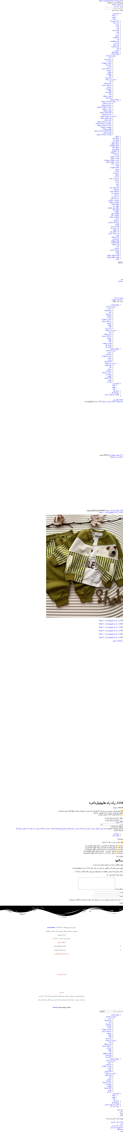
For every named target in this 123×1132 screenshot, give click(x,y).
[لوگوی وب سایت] (111, 277)
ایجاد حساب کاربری (117, 1122)
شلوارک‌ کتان (115, 215)
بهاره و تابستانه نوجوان (108, 101)
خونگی (117, 175)
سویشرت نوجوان (106, 127)
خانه (121, 401)
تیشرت (109, 61)
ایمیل (121, 896)
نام (121, 892)
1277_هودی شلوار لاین (115, 455)
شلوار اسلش (115, 204)
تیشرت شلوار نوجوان (112, 162)
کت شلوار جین (114, 231)
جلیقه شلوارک (114, 167)
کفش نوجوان (115, 240)
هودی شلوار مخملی (113, 255)
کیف (117, 246)
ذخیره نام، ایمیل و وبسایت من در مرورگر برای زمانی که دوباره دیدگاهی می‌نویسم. (95, 899)
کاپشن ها (108, 92)
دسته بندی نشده (114, 178)
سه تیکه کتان (115, 198)
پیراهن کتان (115, 147)
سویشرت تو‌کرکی (113, 200)
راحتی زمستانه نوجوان (104, 125)
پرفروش (108, 354)
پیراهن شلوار (115, 143)
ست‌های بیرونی (106, 68)
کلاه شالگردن (115, 242)
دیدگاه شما (119, 889)
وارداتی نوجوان (106, 114)
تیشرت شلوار (115, 158)
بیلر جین (116, 43)
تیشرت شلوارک (106, 63)
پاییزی (117, 50)
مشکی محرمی (114, 250)
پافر (118, 48)
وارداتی (109, 381)
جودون (117, 169)
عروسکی (116, 220)
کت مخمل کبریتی (113, 233)
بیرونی (117, 35)
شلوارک (108, 74)
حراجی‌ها (108, 65)
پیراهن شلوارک (114, 145)
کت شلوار (116, 229)
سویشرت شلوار (114, 202)
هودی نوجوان (107, 132)
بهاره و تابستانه (110, 55)
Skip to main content (117, 1)
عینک (113, 15)
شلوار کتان (115, 209)
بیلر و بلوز (116, 44)
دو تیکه (117, 180)
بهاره (117, 32)
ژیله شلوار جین (114, 187)
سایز (121, 821)
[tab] (116, 834)
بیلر (118, 39)
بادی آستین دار (114, 21)
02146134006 (51, 927)
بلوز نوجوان (107, 120)
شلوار (109, 72)
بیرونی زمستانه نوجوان (104, 121)
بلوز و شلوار (107, 83)
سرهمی (108, 70)
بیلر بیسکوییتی (114, 41)
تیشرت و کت (115, 164)
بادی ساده (116, 23)
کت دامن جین (114, 228)
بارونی (117, 24)
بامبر (117, 26)
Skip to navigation (105, 1)
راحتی (109, 66)
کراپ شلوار (115, 237)
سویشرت (108, 88)
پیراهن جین (115, 142)
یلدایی (117, 259)
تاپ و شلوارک (114, 153)
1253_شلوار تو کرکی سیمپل (114, 510)
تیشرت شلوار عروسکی (111, 160)
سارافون (116, 189)
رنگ (121, 818)
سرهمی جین (115, 193)
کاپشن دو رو (115, 226)
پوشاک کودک (115, 54)
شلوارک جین (115, 213)
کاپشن (117, 224)
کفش (113, 17)
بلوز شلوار (108, 365)
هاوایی (117, 251)
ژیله (118, 186)
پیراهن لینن (115, 149)
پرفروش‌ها (108, 59)
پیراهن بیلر (116, 138)
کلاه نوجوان (115, 244)
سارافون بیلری (114, 191)
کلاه (114, 19)
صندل (117, 218)
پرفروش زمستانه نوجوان (103, 123)
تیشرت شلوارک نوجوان (104, 107)
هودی (117, 253)
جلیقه (117, 165)
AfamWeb (55, 1007)
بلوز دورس (115, 30)
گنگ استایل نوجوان (105, 112)
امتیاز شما (119, 875)
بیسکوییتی (116, 37)
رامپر (117, 184)
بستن (121, 1111)
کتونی (117, 235)
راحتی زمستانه (106, 372)
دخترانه (117, 176)
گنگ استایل (107, 361)
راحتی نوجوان (107, 110)
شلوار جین (116, 206)
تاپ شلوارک (115, 151)
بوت (118, 34)
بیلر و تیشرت (115, 46)
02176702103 (59, 927)
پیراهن (117, 136)
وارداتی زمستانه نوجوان (103, 134)
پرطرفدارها (115, 52)
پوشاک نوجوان (114, 99)
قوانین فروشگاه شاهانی (59, 946)
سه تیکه (116, 195)
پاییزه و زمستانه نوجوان (107, 116)
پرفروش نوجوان (106, 105)
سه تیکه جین (115, 197)
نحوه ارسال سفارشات (59, 950)
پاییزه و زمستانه (110, 79)
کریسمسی (115, 239)
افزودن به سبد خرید (117, 826)
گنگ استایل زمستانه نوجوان (102, 131)
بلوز (118, 28)
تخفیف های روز (118, 399)
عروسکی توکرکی (113, 222)
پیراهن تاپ (115, 140)
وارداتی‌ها (108, 77)
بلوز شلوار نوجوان (105, 118)
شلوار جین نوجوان (113, 207)
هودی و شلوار (107, 96)
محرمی (116, 248)
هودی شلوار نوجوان (113, 257)
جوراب (117, 171)
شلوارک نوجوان (114, 217)
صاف (117, 822)
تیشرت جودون (114, 156)
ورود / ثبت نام (114, 1106)
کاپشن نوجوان (107, 129)
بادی (110, 57)
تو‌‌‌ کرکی (116, 154)
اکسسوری (116, 13)
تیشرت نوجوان (106, 109)
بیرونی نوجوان (107, 103)
